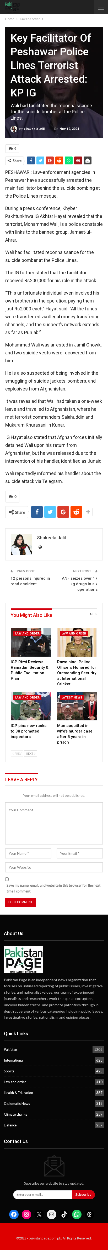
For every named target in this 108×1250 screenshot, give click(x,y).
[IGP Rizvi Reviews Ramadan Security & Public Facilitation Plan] (31, 642)
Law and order (27, 633)
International (14, 1060)
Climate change (15, 1114)
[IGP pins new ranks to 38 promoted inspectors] (31, 706)
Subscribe (83, 1195)
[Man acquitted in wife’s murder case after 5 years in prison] (77, 706)
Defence (10, 1125)
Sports (9, 1071)
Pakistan (10, 1049)
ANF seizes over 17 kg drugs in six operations (80, 584)
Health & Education (18, 1093)
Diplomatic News (17, 1103)
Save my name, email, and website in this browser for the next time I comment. (53, 888)
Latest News (72, 697)
